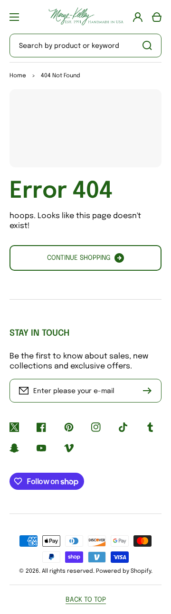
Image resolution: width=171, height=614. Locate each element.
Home (18, 76)
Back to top (86, 599)
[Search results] (150, 45)
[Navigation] (14, 17)
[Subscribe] (150, 391)
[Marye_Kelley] (85, 16)
